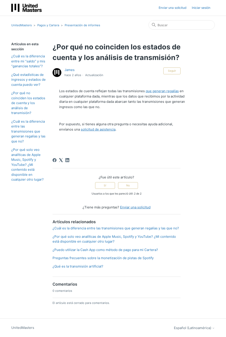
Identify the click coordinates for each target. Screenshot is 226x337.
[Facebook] (54, 160)
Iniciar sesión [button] (201, 7)
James (69, 70)
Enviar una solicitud (172, 7)
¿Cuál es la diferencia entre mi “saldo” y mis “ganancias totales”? (28, 61)
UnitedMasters (21, 25)
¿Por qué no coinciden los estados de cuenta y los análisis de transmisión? (28, 103)
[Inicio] (26, 8)
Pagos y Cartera (48, 25)
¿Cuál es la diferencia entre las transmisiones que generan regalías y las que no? (28, 131)
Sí (105, 185)
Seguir (172, 70)
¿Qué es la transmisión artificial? (78, 266)
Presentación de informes (82, 25)
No (128, 185)
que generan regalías (162, 91)
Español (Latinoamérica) (193, 328)
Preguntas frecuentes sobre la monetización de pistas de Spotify (103, 258)
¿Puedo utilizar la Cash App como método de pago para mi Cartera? (105, 250)
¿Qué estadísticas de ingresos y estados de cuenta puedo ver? (28, 80)
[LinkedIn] (67, 160)
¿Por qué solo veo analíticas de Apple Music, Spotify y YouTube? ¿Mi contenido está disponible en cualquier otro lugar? (27, 165)
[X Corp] (61, 160)
